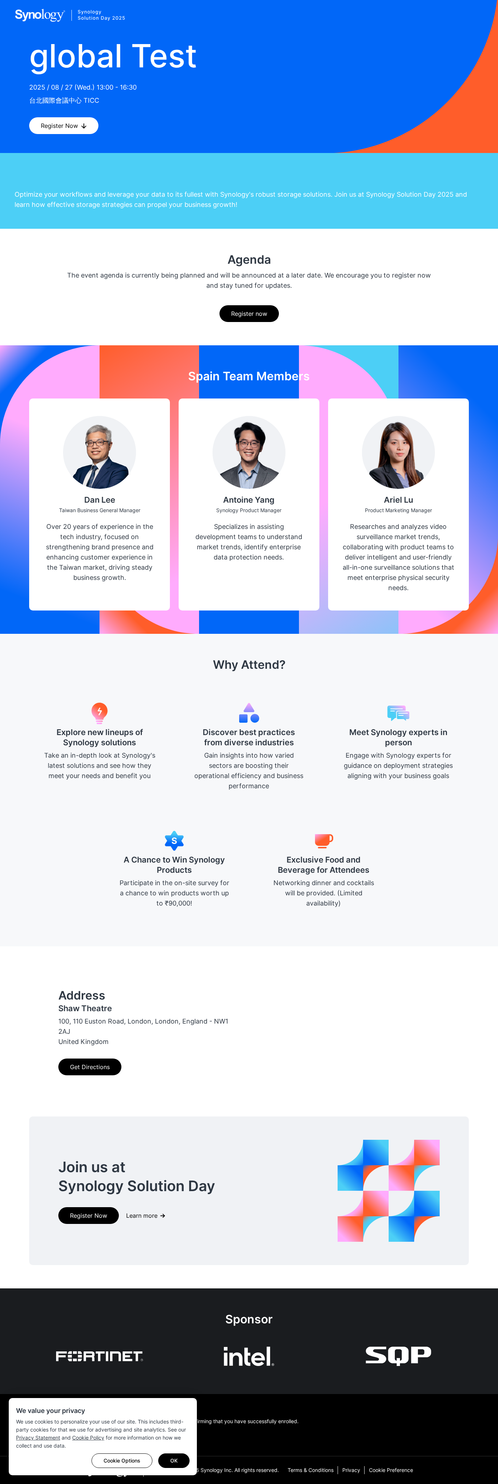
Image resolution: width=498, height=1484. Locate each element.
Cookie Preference (391, 1470)
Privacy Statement (38, 1437)
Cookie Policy (88, 1437)
